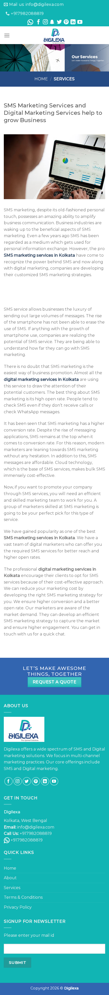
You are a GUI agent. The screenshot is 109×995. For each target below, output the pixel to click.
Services (12, 887)
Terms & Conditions (23, 897)
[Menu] (7, 35)
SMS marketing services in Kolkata (39, 255)
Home (41, 79)
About (10, 877)
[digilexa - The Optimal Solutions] (54, 35)
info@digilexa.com (35, 827)
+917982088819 (27, 840)
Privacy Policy (18, 907)
